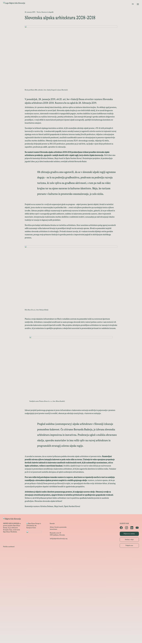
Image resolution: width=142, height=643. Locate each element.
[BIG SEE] (71, 638)
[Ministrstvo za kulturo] (71, 563)
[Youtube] (137, 527)
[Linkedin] (132, 527)
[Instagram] (126, 527)
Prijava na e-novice (129, 534)
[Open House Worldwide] (71, 559)
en (133, 4)
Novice (39, 12)
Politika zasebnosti (9, 547)
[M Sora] (71, 587)
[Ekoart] (71, 596)
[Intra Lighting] (71, 577)
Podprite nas (129, 545)
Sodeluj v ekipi (129, 539)
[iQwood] (71, 601)
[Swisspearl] (71, 610)
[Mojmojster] (71, 629)
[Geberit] (71, 619)
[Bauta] (71, 624)
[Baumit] (71, 605)
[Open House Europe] (71, 554)
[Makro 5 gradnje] (71, 615)
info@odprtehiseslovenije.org (58, 538)
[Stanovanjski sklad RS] (71, 591)
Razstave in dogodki (48, 12)
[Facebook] (121, 527)
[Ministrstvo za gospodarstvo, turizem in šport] (71, 568)
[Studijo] (71, 634)
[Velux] (71, 582)
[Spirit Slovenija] (71, 573)
